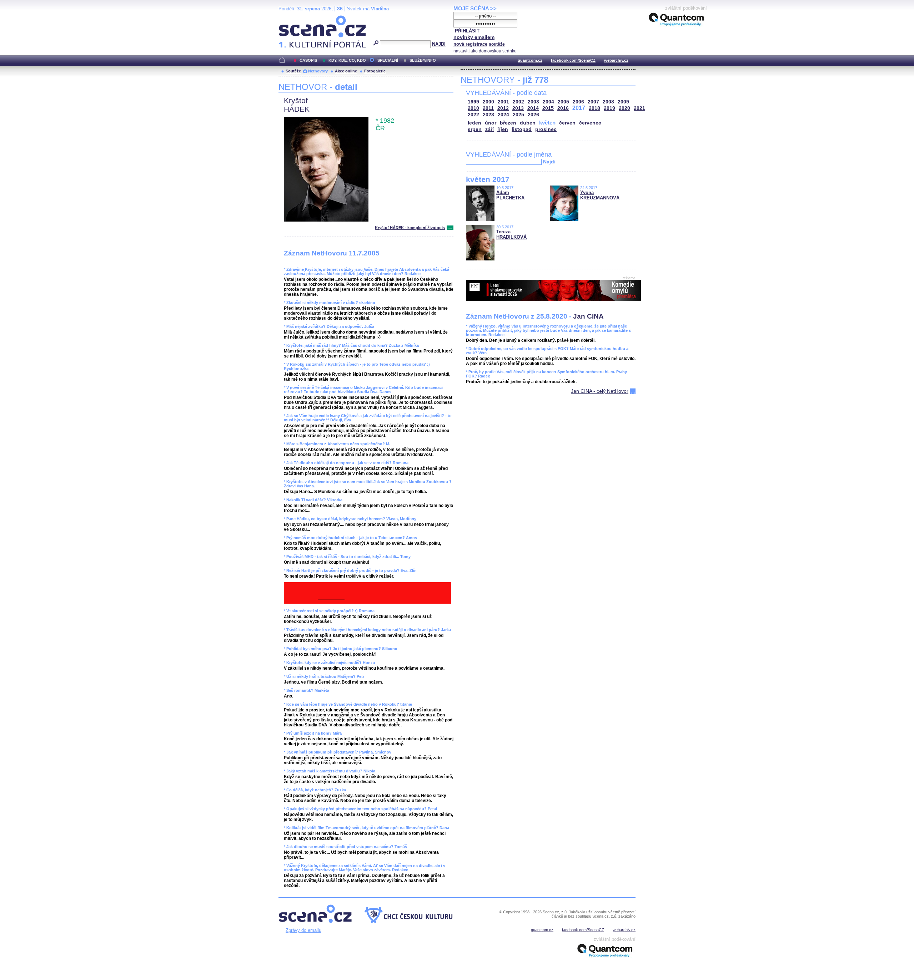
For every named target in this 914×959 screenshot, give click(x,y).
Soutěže (293, 71)
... (450, 227)
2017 (578, 108)
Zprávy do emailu (303, 930)
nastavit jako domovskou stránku (485, 51)
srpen (475, 129)
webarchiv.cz (616, 60)
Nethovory (318, 71)
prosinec (546, 129)
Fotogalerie (375, 71)
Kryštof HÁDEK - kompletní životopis (410, 227)
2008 (608, 102)
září (489, 129)
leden (474, 123)
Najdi (549, 161)
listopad (522, 129)
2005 (563, 102)
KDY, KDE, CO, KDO (347, 60)
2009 (623, 102)
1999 (473, 102)
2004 (548, 102)
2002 (518, 102)
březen (508, 123)
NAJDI (439, 44)
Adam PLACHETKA (510, 195)
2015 (548, 108)
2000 (488, 102)
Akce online (346, 71)
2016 (563, 108)
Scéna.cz (290, 18)
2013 (518, 108)
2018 (594, 108)
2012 (503, 108)
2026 (533, 114)
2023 (488, 114)
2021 (639, 108)
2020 (624, 108)
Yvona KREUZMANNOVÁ (599, 195)
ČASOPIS (308, 60)
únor (490, 123)
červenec (590, 123)
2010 (473, 108)
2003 (533, 102)
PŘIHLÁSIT (467, 31)
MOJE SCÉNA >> (475, 8)
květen (547, 123)
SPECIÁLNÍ (387, 60)
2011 (488, 108)
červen (567, 123)
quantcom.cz (530, 60)
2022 (473, 114)
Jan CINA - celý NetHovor (599, 391)
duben (528, 123)
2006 (578, 102)
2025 (518, 114)
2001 (503, 102)
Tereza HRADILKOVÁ (511, 234)
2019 (609, 108)
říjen (502, 129)
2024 (503, 114)
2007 (593, 102)
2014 (533, 108)
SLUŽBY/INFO (423, 60)
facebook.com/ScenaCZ (573, 60)
